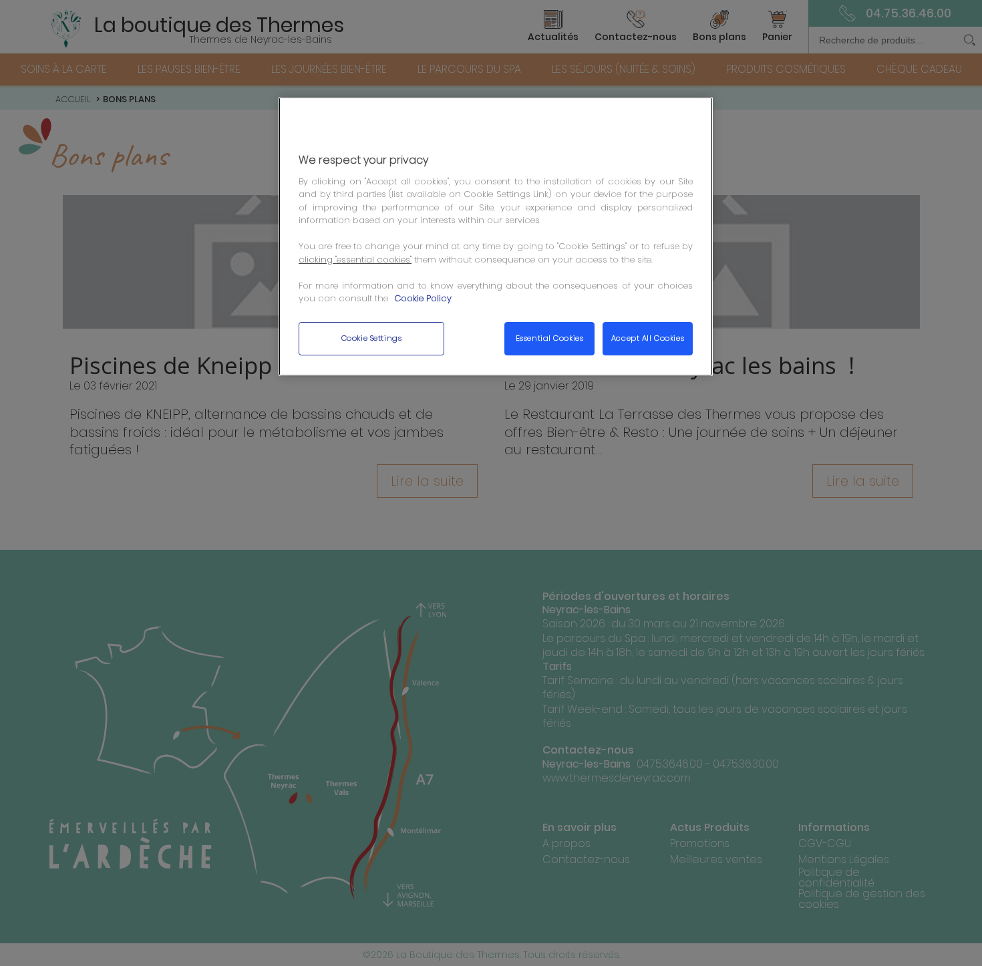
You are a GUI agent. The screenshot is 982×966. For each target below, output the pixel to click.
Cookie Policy (423, 298)
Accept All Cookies (647, 338)
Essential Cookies (550, 338)
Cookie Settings (371, 338)
